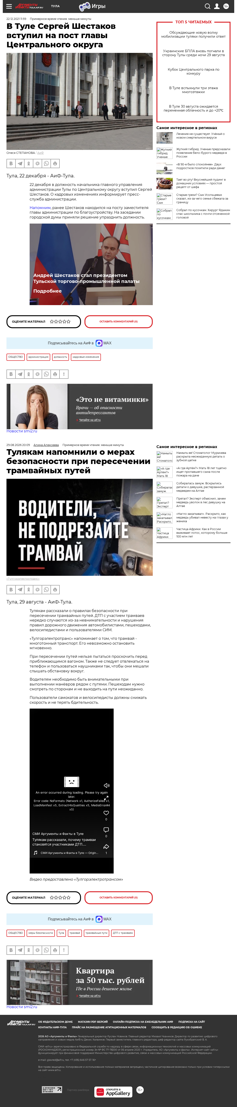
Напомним (40, 208)
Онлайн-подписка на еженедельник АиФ (143, 1021)
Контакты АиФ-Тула (52, 1027)
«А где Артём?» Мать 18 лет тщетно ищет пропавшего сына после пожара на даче (201, 471)
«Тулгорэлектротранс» (23, 578)
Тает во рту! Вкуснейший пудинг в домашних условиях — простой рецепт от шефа (201, 183)
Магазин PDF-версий (93, 1021)
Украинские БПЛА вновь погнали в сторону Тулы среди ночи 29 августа (193, 53)
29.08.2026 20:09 (18, 445)
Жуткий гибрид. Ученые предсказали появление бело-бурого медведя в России (203, 152)
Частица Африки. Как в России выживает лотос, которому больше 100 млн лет (201, 532)
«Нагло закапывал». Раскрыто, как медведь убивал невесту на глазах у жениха (202, 517)
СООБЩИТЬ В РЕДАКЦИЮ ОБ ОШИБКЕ (177, 1027)
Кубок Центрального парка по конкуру (193, 72)
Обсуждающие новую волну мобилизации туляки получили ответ (193, 35)
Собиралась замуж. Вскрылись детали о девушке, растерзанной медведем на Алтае (200, 487)
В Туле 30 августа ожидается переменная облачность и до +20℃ (193, 108)
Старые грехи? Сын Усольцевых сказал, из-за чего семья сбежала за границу (202, 198)
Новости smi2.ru (21, 431)
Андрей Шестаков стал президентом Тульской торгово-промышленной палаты (86, 278)
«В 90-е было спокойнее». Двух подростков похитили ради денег (200, 166)
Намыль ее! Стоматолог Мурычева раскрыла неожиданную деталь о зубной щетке (201, 456)
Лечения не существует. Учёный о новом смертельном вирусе (200, 135)
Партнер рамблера (78, 1090)
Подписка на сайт (191, 1021)
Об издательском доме (55, 1021)
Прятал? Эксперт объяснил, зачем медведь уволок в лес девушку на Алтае (201, 502)
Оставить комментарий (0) (119, 321)
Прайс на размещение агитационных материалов (109, 1027)
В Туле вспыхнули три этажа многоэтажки (193, 90)
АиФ (40, 153)
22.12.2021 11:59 (16, 19)
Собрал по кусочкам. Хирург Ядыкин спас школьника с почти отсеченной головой (203, 213)
